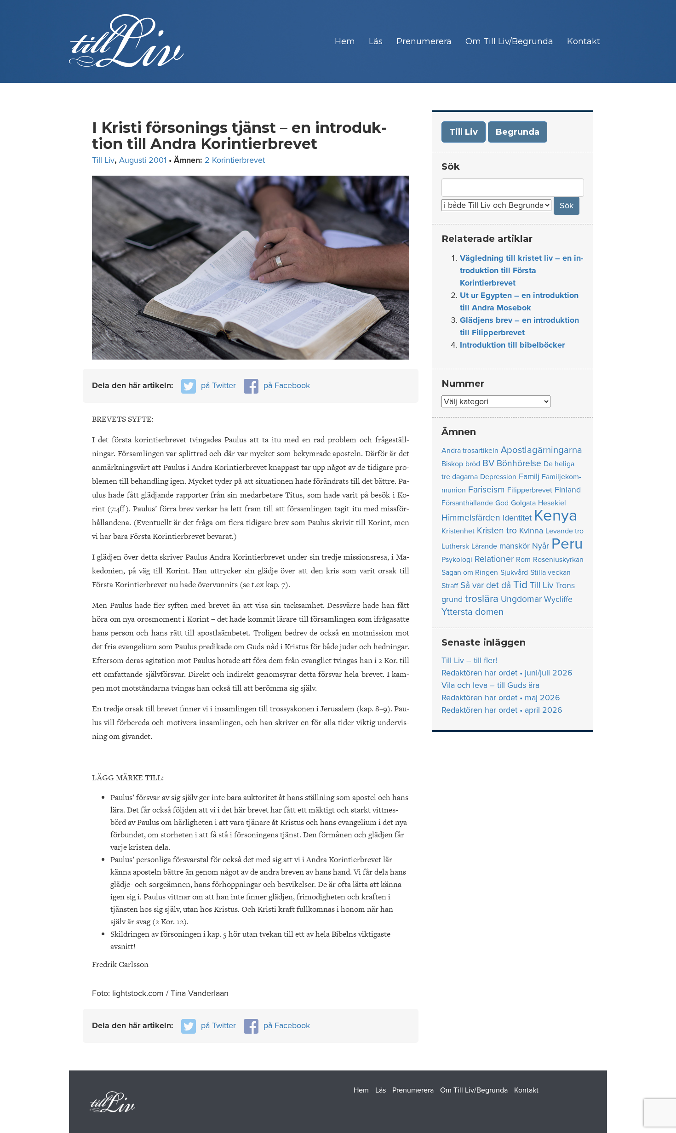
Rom (523, 559)
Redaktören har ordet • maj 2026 (500, 697)
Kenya (555, 515)
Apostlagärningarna (541, 450)
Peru (567, 543)
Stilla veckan (550, 572)
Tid (520, 584)
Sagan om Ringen (469, 572)
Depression (498, 476)
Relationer (494, 559)
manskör (514, 546)
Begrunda (517, 132)
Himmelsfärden (470, 517)
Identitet (517, 518)
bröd (472, 464)
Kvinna (531, 531)
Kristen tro (497, 530)
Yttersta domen (472, 612)
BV (488, 463)
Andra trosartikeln (469, 450)
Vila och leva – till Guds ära (490, 685)
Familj (529, 476)
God (502, 503)
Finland (568, 490)
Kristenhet (458, 531)
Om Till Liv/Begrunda (509, 41)
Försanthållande (467, 503)
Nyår (540, 546)
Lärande (484, 546)
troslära (481, 598)
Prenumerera (424, 41)
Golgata (523, 503)
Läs (376, 41)
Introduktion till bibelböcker (512, 345)
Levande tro (564, 531)
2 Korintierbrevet (235, 160)
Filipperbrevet (529, 490)
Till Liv (103, 160)
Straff (449, 585)
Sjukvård (514, 572)
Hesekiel (552, 503)
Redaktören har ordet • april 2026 (501, 710)
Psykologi (456, 559)
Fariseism (486, 489)
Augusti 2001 (142, 160)
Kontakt (583, 41)
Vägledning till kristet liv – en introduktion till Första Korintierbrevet (521, 270)
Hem (345, 41)
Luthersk (455, 546)
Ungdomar (521, 599)
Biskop (452, 464)
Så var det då (485, 585)
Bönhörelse (519, 463)
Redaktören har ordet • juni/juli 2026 (507, 673)
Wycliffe (558, 599)
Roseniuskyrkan (558, 559)
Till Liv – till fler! (469, 660)
